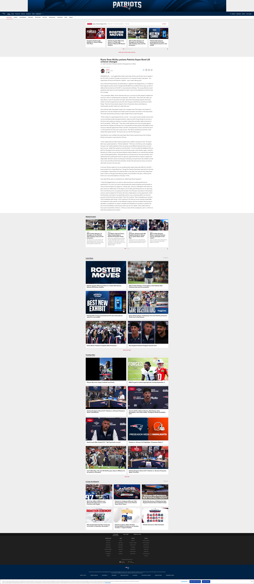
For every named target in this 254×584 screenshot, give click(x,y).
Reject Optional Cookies (195, 581)
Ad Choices (135, 575)
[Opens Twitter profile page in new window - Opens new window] (106, 72)
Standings (120, 553)
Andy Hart (108, 69)
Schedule (120, 551)
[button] (123, 48)
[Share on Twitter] (146, 70)
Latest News (108, 540)
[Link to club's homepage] (3, 13)
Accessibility (104, 575)
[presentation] (167, 49)
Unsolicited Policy (124, 575)
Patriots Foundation (108, 549)
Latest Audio (108, 544)
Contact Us (146, 555)
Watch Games (132, 553)
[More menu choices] (42, 13)
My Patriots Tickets (133, 542)
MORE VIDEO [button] (127, 476)
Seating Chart (132, 549)
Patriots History (108, 551)
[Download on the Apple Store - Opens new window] (122, 562)
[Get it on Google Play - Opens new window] (131, 562)
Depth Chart (120, 542)
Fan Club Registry (146, 542)
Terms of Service (94, 575)
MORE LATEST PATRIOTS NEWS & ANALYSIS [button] (127, 52)
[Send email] (149, 70)
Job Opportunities (146, 553)
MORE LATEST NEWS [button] (127, 350)
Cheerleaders (108, 553)
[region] (127, 581)
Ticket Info (133, 540)
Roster (120, 540)
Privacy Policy (83, 575)
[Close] (251, 581)
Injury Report (120, 544)
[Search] (230, 14)
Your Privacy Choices (146, 575)
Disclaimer (114, 575)
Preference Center (170, 575)
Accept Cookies (206, 581)
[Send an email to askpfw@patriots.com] (108, 72)
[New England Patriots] (127, 568)
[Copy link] (152, 70)
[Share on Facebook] (144, 70)
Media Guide (146, 551)
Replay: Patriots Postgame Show (99, 23)
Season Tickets (133, 544)
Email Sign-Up (146, 544)
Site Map (108, 555)
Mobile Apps (146, 549)
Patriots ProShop (146, 540)
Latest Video (108, 542)
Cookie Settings (158, 575)
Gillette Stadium (133, 551)
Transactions (120, 549)
